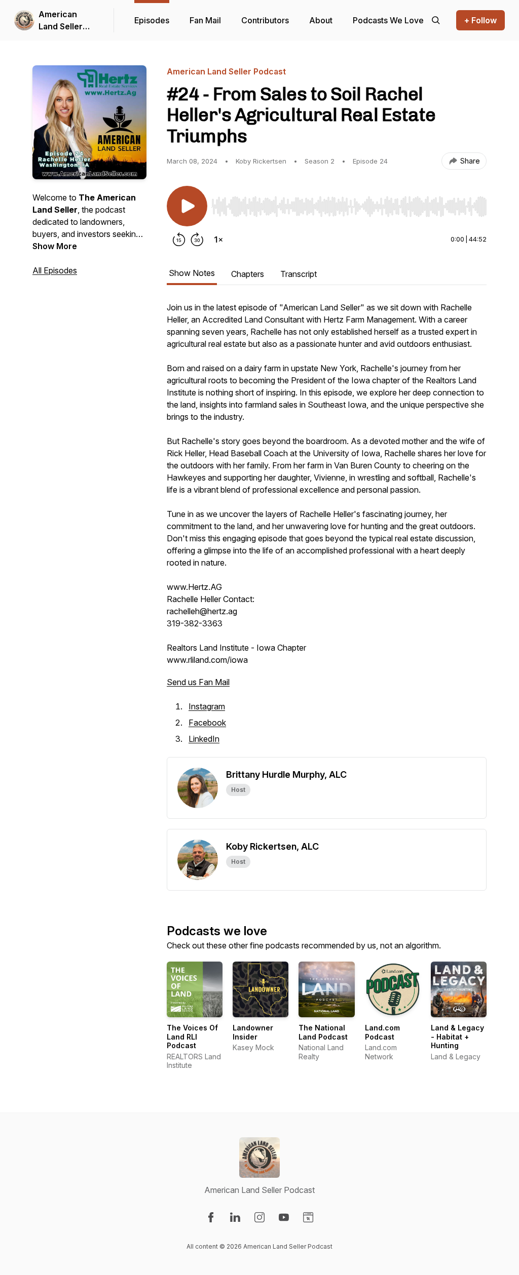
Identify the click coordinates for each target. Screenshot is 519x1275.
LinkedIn (204, 739)
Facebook (207, 723)
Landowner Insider (253, 1032)
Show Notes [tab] (192, 273)
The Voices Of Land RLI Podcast (192, 1036)
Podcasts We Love (388, 20)
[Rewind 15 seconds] (179, 239)
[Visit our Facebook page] (211, 1217)
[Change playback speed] (218, 239)
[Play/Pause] (187, 206)
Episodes (151, 20)
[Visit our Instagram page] (259, 1217)
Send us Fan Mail (198, 682)
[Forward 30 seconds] (197, 239)
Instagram (207, 706)
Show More (54, 246)
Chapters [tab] (247, 274)
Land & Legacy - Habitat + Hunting (457, 1036)
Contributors (265, 20)
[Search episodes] (436, 20)
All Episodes (54, 270)
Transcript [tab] (298, 274)
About (320, 20)
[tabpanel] (327, 529)
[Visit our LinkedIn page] (235, 1217)
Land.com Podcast (382, 1032)
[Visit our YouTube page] (284, 1217)
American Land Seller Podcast (61, 20)
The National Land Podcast (323, 1032)
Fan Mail (205, 20)
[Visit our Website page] (308, 1217)
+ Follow (480, 20)
